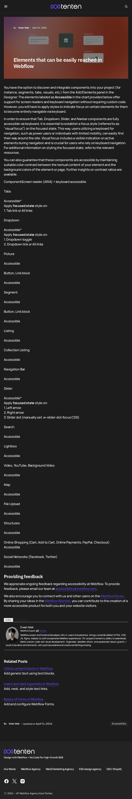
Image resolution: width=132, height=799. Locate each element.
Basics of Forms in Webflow (24, 699)
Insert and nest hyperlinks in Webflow (31, 684)
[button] (6, 6)
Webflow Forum (112, 596)
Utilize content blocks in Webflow (28, 668)
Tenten (42, 630)
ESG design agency (90, 769)
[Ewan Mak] (12, 634)
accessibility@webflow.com (76, 588)
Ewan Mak (26, 627)
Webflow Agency (31, 769)
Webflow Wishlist (57, 601)
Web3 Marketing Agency (60, 769)
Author (8, 620)
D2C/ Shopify (114, 769)
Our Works (10, 769)
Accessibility (119, 723)
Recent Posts (21, 620)
